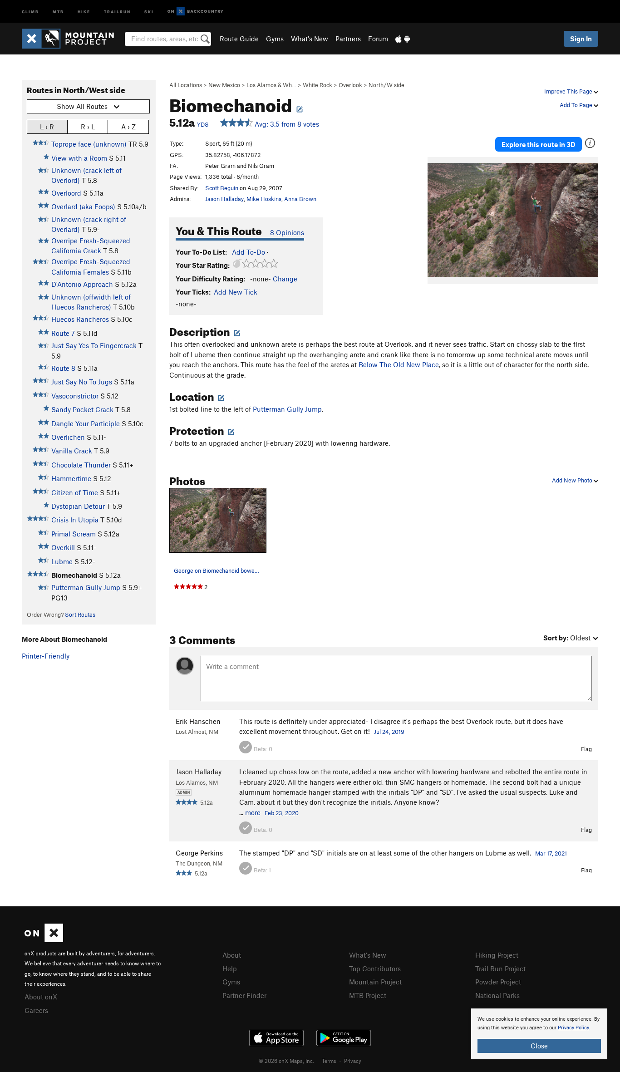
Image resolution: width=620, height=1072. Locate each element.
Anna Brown (300, 198)
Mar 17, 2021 (551, 853)
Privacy (352, 1060)
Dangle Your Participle (85, 423)
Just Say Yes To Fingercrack (94, 345)
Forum (378, 38)
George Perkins (199, 853)
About (231, 955)
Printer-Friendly (45, 656)
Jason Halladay (224, 198)
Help (229, 968)
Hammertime (71, 478)
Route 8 (63, 368)
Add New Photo (573, 480)
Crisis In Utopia (74, 520)
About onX (41, 997)
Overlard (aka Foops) (83, 206)
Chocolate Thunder (81, 465)
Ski (149, 11)
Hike (84, 11)
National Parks (497, 995)
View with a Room (79, 158)
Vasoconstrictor (74, 396)
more (253, 812)
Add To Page (577, 104)
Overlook (350, 85)
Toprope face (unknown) (89, 144)
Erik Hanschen (198, 721)
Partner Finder (244, 995)
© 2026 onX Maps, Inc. (286, 1060)
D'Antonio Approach (82, 284)
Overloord (66, 193)
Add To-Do (248, 252)
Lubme (62, 561)
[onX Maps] (44, 939)
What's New (309, 38)
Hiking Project (496, 955)
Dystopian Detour (78, 506)
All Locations (185, 85)
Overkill (63, 547)
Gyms (275, 38)
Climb (30, 11)
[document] (539, 1034)
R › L (88, 127)
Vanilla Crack (71, 451)
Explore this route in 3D (539, 144)
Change (285, 279)
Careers (36, 1010)
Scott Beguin (221, 188)
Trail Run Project (500, 968)
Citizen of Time (74, 492)
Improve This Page (569, 91)
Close (539, 1046)
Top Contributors (375, 968)
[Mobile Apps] (402, 38)
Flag (586, 748)
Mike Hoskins (263, 198)
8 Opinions (287, 232)
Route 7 (63, 333)
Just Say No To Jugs (81, 382)
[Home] (72, 39)
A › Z (128, 127)
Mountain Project (375, 982)
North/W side (386, 85)
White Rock (317, 85)
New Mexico (224, 85)
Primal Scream (73, 534)
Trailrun (117, 11)
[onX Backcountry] (195, 11)
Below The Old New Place (399, 364)
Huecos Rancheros (80, 319)
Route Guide (239, 38)
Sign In (581, 38)
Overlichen (68, 437)
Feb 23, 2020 (282, 812)
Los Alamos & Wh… (271, 85)
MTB (58, 11)
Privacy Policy (573, 1028)
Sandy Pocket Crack (82, 409)
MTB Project (367, 995)
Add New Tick (235, 292)
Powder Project (498, 982)
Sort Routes (80, 614)
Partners (348, 38)
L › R (47, 127)
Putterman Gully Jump (85, 587)
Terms (329, 1060)
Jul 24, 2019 (389, 731)
